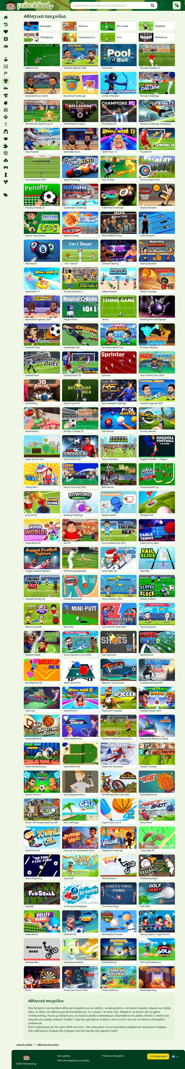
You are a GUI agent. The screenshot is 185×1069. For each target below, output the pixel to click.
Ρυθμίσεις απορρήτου (113, 1055)
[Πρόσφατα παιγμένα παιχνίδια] (177, 5)
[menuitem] (5, 17)
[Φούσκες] (5, 182)
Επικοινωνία (160, 1056)
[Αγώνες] (5, 73)
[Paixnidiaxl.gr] (29, 5)
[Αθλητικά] (5, 81)
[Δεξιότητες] (5, 95)
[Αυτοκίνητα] (5, 88)
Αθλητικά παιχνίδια (48, 1044)
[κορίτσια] (5, 131)
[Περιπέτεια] (5, 160)
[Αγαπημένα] (5, 31)
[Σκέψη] (5, 174)
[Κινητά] (5, 124)
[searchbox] (114, 5)
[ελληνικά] (176, 1056)
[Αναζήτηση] (152, 5)
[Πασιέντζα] (5, 153)
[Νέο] (5, 39)
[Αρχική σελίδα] (5, 17)
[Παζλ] (5, 145)
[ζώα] (5, 117)
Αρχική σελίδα (24, 1044)
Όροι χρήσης (63, 1055)
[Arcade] (5, 59)
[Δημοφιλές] (5, 46)
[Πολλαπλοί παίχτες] (5, 167)
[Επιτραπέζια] (5, 109)
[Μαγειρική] (5, 138)
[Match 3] (5, 66)
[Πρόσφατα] (5, 24)
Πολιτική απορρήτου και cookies (73, 1060)
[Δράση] (5, 102)
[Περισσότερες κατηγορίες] (5, 195)
